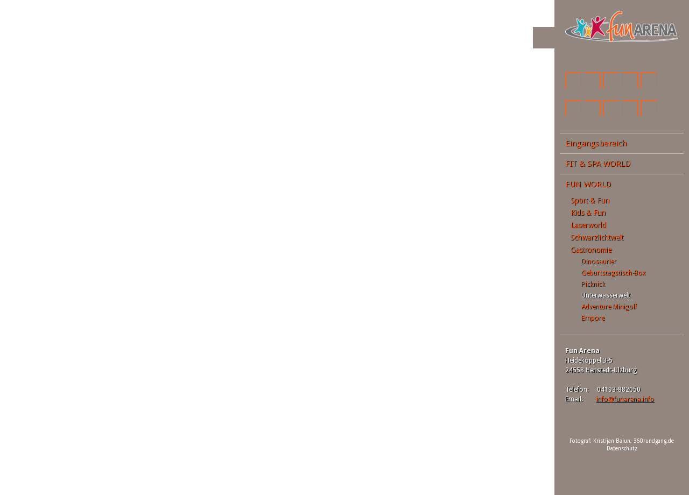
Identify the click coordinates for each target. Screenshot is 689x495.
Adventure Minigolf (609, 306)
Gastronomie (591, 249)
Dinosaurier (598, 261)
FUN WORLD (588, 184)
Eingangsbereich (596, 143)
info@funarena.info (625, 399)
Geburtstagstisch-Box (613, 273)
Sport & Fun (590, 200)
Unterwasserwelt (605, 295)
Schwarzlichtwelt (597, 237)
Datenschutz (622, 448)
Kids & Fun (588, 212)
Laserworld (588, 225)
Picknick (593, 284)
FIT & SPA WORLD (597, 163)
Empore (592, 318)
